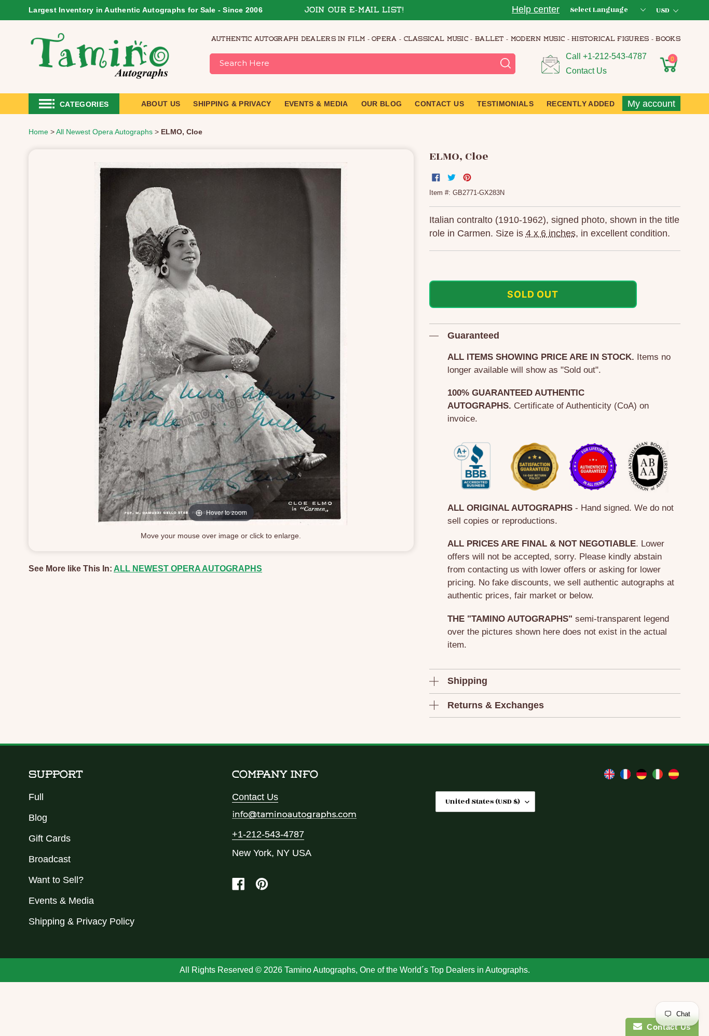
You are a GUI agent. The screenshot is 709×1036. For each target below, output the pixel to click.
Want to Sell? (56, 880)
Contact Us (586, 70)
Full (36, 797)
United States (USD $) (482, 801)
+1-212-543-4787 (615, 56)
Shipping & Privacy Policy (81, 921)
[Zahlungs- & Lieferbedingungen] (643, 776)
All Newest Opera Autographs (188, 568)
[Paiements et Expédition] (627, 776)
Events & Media (61, 900)
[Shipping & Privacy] (611, 776)
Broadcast (50, 859)
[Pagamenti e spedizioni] (659, 776)
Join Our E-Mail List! (354, 11)
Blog (38, 818)
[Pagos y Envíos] (673, 776)
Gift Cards (50, 838)
